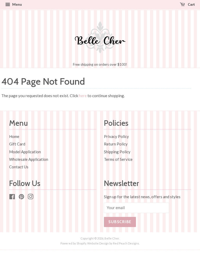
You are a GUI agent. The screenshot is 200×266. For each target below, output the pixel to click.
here (83, 95)
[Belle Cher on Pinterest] (21, 197)
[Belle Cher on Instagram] (30, 197)
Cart (191, 4)
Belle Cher (111, 238)
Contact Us (18, 166)
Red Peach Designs (126, 243)
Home (14, 136)
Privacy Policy (116, 136)
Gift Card (17, 144)
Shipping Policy (117, 151)
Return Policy (116, 144)
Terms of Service (118, 159)
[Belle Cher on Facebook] (12, 197)
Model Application (25, 151)
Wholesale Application (28, 159)
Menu (16, 4)
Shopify (81, 243)
